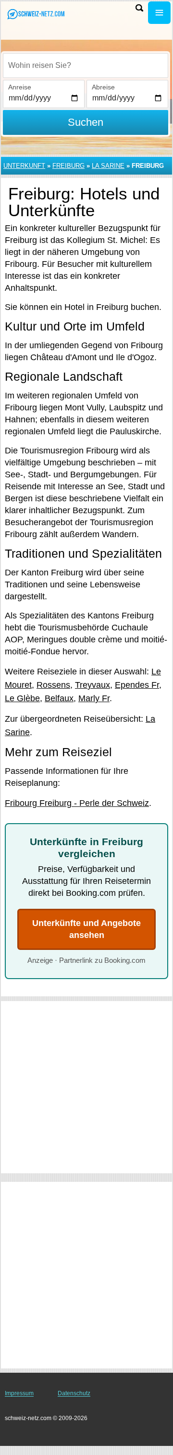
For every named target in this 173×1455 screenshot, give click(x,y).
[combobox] (85, 65)
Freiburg (68, 165)
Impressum (19, 1393)
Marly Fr (94, 698)
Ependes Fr (137, 685)
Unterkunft (24, 165)
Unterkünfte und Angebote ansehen (86, 929)
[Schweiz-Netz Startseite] (36, 13)
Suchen (85, 122)
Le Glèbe (22, 698)
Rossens (53, 685)
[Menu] (159, 12)
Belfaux (59, 698)
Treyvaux (92, 685)
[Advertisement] (86, 1087)
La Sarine (108, 165)
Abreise (103, 87)
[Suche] (139, 7)
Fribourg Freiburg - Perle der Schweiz (77, 803)
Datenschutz (74, 1393)
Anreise (19, 87)
